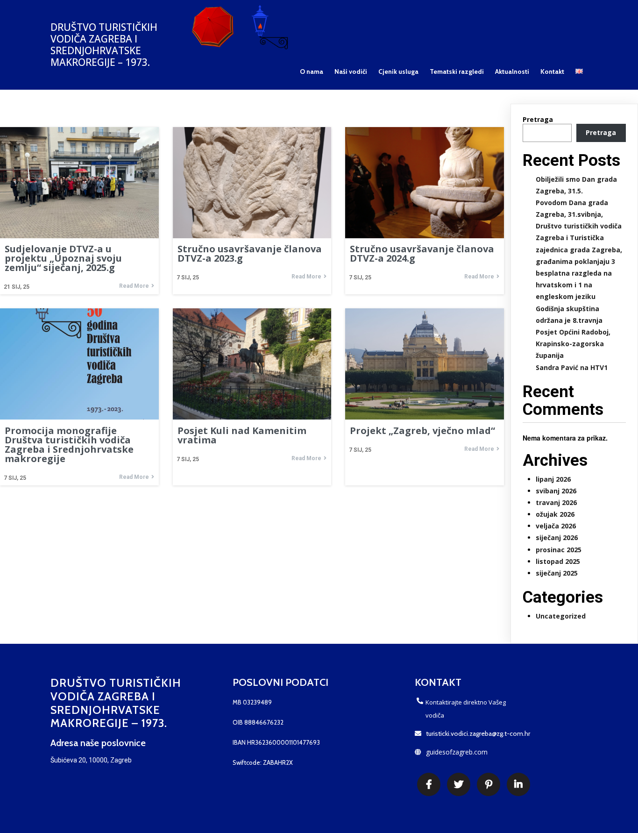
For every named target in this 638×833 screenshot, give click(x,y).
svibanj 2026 (556, 490)
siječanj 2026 (557, 537)
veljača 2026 (556, 525)
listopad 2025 (558, 561)
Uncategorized (561, 616)
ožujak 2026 (555, 514)
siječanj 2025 (557, 573)
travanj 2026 (556, 502)
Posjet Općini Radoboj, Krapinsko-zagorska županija (573, 344)
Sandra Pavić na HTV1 (572, 367)
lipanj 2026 (553, 479)
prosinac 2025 (558, 549)
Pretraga (538, 119)
